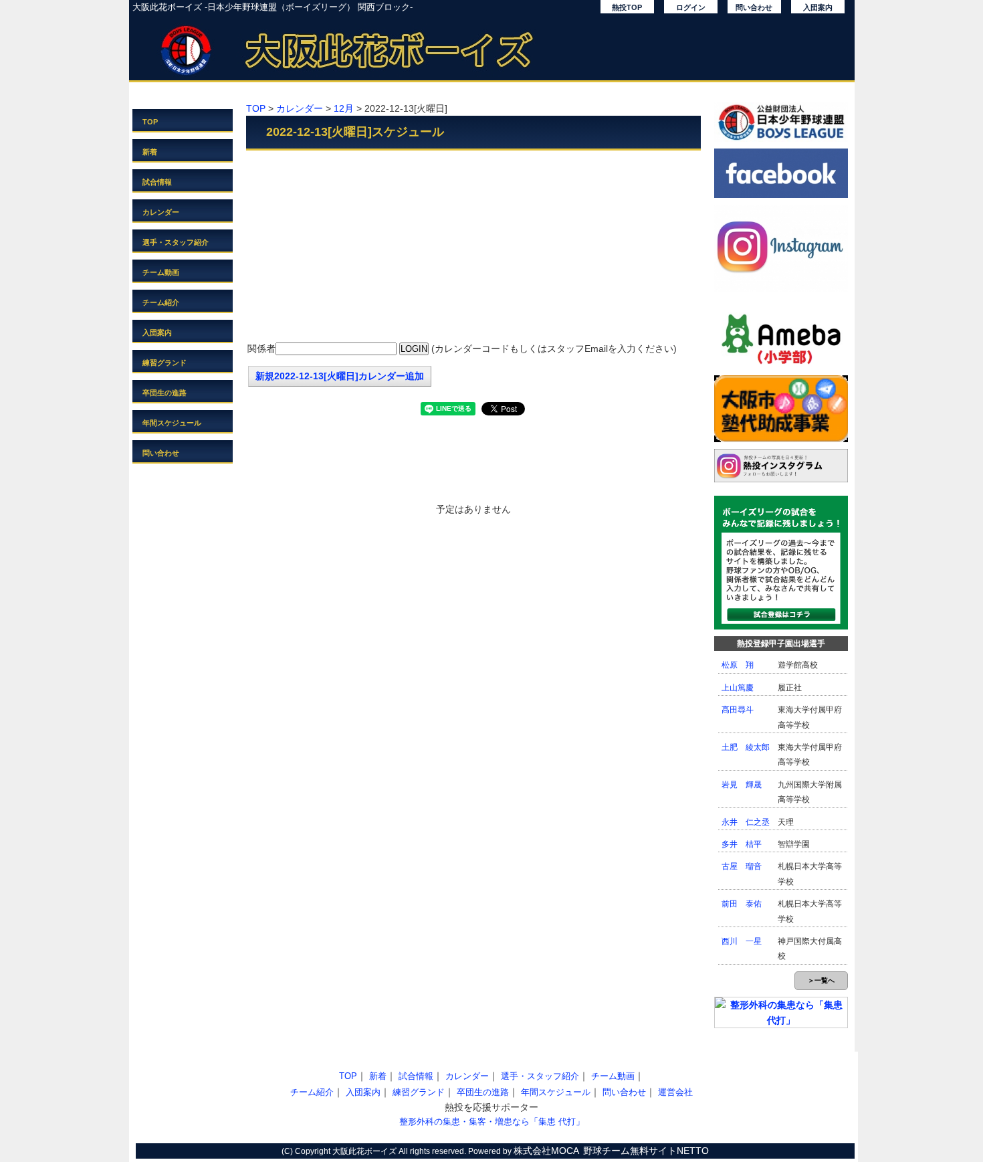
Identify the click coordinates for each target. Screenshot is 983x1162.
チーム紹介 (160, 302)
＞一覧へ (821, 980)
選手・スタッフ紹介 (175, 242)
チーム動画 (160, 272)
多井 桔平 (742, 844)
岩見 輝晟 (742, 784)
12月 (344, 108)
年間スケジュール (171, 423)
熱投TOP (627, 7)
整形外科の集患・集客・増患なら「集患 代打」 (491, 1122)
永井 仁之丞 (746, 822)
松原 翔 (738, 665)
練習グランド (164, 363)
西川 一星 (742, 941)
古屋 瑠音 (742, 866)
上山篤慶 (738, 687)
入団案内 (818, 7)
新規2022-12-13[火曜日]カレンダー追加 (339, 376)
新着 (149, 152)
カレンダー (160, 212)
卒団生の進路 (164, 393)
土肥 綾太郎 (746, 747)
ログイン (690, 7)
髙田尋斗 (738, 709)
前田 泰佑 (742, 903)
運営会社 (675, 1092)
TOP (150, 122)
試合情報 (157, 182)
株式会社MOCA (546, 1150)
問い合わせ (754, 7)
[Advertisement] (473, 247)
